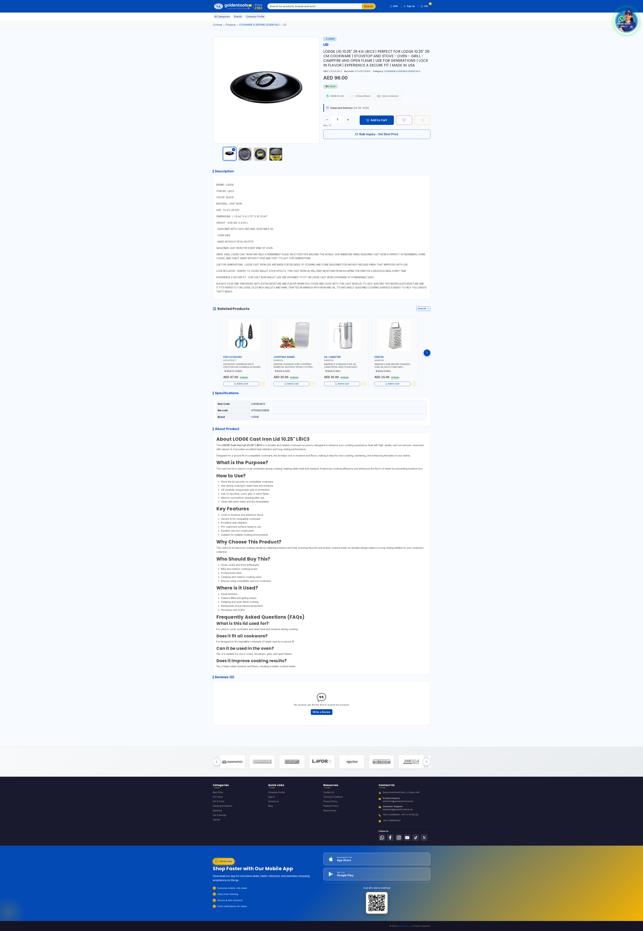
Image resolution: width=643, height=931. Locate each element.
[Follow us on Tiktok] (415, 837)
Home (219, 24)
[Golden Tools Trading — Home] (238, 6)
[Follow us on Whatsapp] (382, 837)
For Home (218, 797)
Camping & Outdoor (222, 806)
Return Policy (329, 810)
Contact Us (328, 792)
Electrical (217, 810)
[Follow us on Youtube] (407, 837)
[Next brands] (426, 761)
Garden (216, 819)
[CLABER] (292, 762)
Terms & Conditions (333, 797)
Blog (270, 806)
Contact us (273, 801)
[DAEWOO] (232, 762)
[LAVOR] (322, 762)
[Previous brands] (216, 761)
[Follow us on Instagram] (399, 837)
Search (368, 6)
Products (231, 24)
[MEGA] (411, 762)
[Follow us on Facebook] (390, 837)
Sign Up (411, 6)
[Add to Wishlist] (404, 120)
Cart (427, 5)
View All (422, 308)
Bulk (395, 6)
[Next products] (427, 353)
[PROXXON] (262, 762)
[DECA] (381, 762)
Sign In (271, 797)
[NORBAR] (351, 762)
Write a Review (321, 712)
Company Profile (276, 792)
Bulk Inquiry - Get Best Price (378, 134)
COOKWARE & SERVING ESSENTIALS (259, 24)
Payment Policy (331, 806)
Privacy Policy (330, 801)
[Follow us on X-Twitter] (424, 837)
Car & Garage (219, 815)
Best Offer (218, 792)
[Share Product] (422, 120)
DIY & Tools (218, 801)
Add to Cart (379, 120)
